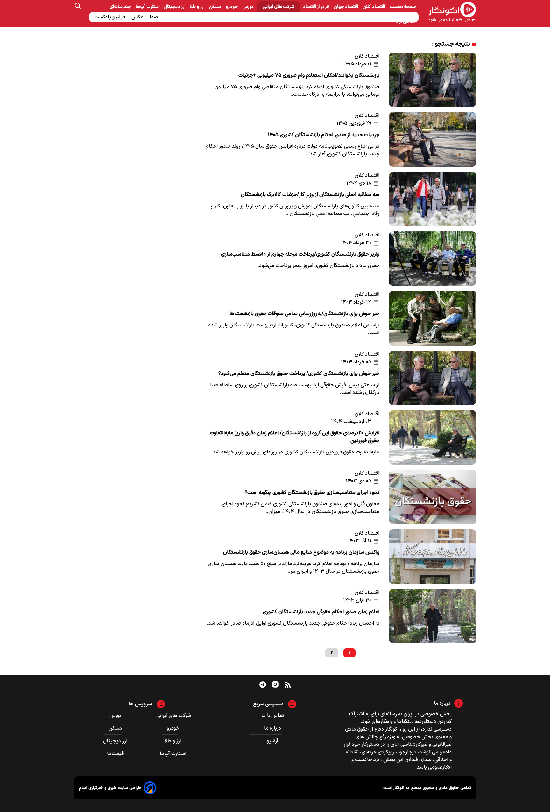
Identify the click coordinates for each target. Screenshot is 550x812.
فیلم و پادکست (110, 17)
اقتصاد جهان (346, 7)
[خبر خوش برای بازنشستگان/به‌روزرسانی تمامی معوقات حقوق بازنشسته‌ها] (432, 318)
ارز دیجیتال (175, 7)
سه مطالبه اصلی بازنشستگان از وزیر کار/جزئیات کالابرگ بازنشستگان (310, 195)
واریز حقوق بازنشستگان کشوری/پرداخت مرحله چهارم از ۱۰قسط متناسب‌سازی (300, 254)
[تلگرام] (262, 684)
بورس (248, 7)
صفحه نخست (403, 7)
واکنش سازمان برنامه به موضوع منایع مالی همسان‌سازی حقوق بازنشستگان (301, 552)
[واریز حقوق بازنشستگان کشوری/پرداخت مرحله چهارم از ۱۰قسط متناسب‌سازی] (432, 258)
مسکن (215, 7)
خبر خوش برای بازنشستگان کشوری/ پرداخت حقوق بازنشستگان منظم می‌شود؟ (298, 373)
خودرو (232, 7)
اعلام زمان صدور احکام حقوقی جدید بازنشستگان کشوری (321, 612)
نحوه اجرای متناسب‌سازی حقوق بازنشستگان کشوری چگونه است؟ (312, 492)
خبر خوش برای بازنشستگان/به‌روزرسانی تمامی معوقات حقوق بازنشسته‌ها (304, 314)
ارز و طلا (197, 7)
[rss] (288, 684)
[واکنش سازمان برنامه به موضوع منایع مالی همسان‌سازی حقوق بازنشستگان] (432, 556)
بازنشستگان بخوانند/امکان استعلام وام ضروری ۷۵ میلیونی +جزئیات (308, 75)
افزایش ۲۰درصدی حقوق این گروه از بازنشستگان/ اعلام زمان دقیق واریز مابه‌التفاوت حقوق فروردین (294, 436)
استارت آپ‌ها (148, 7)
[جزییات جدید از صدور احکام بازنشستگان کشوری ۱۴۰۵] (432, 139)
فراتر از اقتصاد (316, 7)
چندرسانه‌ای (120, 7)
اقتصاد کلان (374, 7)
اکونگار (398, 788)
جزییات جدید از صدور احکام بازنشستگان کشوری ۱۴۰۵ (323, 135)
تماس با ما (272, 715)
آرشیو (272, 741)
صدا (154, 17)
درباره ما (272, 728)
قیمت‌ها (116, 754)
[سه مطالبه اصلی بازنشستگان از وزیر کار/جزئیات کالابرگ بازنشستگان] (432, 199)
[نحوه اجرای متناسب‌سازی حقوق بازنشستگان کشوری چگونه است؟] (432, 497)
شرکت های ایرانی (278, 7)
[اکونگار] (448, 12)
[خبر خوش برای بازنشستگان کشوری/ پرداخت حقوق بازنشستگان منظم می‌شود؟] (432, 378)
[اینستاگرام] (275, 684)
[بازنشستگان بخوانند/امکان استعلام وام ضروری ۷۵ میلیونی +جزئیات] (432, 79)
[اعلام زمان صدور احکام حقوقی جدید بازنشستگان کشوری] (432, 616)
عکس (138, 17)
